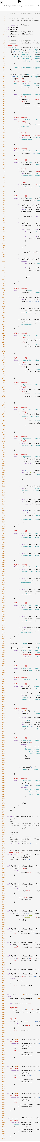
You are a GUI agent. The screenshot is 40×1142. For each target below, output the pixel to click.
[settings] (38, 5)
